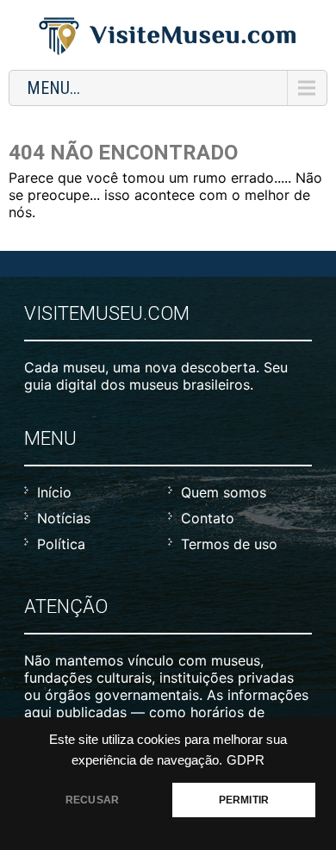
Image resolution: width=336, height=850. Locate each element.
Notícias (63, 518)
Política (61, 544)
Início (54, 492)
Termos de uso (229, 544)
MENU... (53, 88)
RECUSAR (92, 800)
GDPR (245, 760)
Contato (207, 518)
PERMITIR (244, 800)
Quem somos (223, 492)
